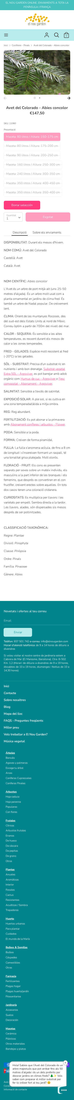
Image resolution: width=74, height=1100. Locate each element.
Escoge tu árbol (14, 768)
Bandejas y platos (16, 1049)
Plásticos (11, 1039)
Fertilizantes (13, 981)
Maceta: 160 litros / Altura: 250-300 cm (33, 165)
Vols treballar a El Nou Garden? (25, 734)
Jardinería (11, 1005)
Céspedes (11, 957)
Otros (9, 861)
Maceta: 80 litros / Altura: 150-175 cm (32, 137)
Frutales (10, 820)
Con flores (11, 812)
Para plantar (13, 929)
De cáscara (12, 846)
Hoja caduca (12, 796)
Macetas (10, 1028)
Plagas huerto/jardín (17, 991)
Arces (9, 773)
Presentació (10, 129)
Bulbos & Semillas (17, 947)
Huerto (10, 918)
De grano (11, 856)
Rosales (10, 890)
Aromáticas (12, 879)
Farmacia (11, 976)
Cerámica (11, 1033)
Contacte (10, 693)
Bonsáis (10, 758)
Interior (10, 884)
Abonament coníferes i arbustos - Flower (37, 424)
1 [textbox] (7, 218)
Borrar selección (22, 205)
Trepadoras (12, 910)
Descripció (20, 232)
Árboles (10, 753)
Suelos (9, 1015)
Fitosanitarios (13, 996)
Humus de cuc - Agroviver (38, 379)
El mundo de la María (18, 939)
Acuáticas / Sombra (17, 905)
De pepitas (12, 851)
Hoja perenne (13, 802)
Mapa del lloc (13, 714)
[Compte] (46, 33)
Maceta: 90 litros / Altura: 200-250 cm (32, 155)
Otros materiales (15, 1044)
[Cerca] (56, 33)
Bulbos (10, 952)
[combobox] (13, 217)
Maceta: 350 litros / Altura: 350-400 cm (33, 192)
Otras (9, 967)
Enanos (10, 835)
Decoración (12, 1020)
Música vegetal (14, 741)
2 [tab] (39, 97)
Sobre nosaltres (15, 700)
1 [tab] (35, 98)
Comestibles (13, 962)
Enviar (18, 632)
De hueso (11, 840)
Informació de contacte (15, 1089)
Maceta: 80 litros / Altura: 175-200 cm (32, 146)
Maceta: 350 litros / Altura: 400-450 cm (33, 183)
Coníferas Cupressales (18, 778)
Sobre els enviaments (47, 232)
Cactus (10, 895)
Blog (7, 707)
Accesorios (12, 1010)
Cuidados (11, 934)
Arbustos (11, 791)
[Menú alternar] (6, 35)
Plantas (10, 869)
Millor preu (11, 727)
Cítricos (10, 825)
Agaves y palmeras (17, 763)
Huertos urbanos (15, 923)
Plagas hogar (13, 986)
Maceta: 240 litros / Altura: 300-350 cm (33, 174)
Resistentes (12, 900)
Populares (11, 807)
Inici (6, 686)
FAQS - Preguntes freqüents (23, 721)
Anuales (10, 874)
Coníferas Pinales (15, 783)
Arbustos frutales (16, 830)
